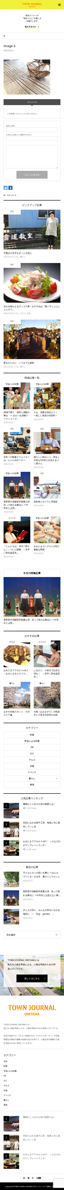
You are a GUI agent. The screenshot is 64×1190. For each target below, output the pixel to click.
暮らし (32, 778)
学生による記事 (32, 740)
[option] (32, 601)
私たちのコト (30, 26)
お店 (32, 765)
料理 (32, 734)
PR (32, 747)
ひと (32, 753)
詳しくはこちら (32, 978)
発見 (32, 784)
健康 (5, 1061)
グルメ (32, 759)
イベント (32, 772)
